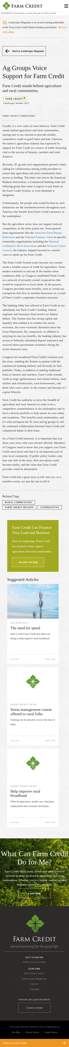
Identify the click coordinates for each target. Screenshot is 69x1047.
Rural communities (18, 502)
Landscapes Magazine (34, 978)
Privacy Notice (32, 1032)
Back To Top (60, 1035)
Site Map (16, 1032)
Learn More (34, 893)
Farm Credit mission (19, 507)
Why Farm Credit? (34, 973)
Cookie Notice (50, 1032)
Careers (34, 984)
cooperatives (49, 507)
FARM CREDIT (14, 99)
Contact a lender (34, 1007)
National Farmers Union (39, 237)
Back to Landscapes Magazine (28, 51)
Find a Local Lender (34, 962)
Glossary (34, 989)
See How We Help (28, 562)
